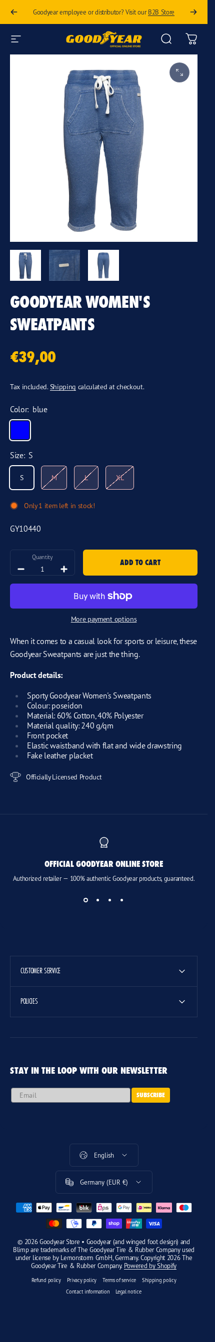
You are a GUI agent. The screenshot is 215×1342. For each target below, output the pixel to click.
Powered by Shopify (150, 1266)
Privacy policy (82, 1280)
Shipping (63, 386)
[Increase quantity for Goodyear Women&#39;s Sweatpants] (64, 569)
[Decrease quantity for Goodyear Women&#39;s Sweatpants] (21, 569)
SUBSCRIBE (150, 1095)
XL (120, 477)
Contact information (88, 1291)
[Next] (193, 12)
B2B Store (161, 12)
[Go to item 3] (103, 265)
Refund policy (46, 1280)
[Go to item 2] (64, 265)
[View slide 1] (86, 900)
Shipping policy (159, 1280)
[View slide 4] (122, 900)
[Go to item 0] (25, 265)
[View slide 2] (98, 900)
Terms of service (119, 1280)
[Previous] (14, 12)
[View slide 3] (110, 900)
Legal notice (128, 1291)
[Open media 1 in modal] (180, 72)
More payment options (104, 619)
